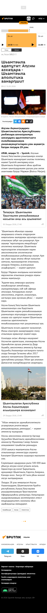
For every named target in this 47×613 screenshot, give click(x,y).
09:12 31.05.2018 (8, 86)
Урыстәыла (31, 544)
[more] (42, 224)
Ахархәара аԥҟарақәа (24, 566)
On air (10, 36)
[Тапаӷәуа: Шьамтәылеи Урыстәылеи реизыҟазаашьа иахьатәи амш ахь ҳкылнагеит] (23, 192)
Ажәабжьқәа (6, 510)
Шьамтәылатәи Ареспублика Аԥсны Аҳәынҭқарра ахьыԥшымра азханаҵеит (21, 407)
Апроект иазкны (7, 566)
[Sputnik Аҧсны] (7, 19)
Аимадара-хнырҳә (8, 583)
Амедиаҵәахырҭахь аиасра (36, 117)
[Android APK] (9, 590)
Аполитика (25, 510)
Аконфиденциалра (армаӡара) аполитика (18, 573)
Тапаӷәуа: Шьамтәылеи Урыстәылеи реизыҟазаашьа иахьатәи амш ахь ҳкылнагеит (22, 215)
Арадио (43, 544)
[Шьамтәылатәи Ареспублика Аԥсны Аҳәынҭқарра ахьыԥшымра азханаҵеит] (23, 383)
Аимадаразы (6, 570)
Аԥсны (16, 510)
